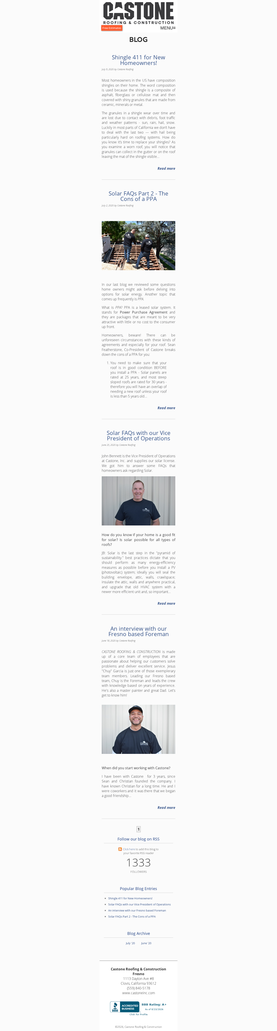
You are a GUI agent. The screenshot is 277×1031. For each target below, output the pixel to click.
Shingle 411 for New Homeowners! (138, 60)
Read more (166, 168)
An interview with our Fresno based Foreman (138, 631)
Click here (129, 849)
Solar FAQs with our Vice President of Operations (139, 435)
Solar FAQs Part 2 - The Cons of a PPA (138, 196)
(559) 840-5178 (138, 988)
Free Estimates (111, 28)
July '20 (130, 943)
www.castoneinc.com (138, 993)
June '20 (146, 943)
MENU (168, 28)
